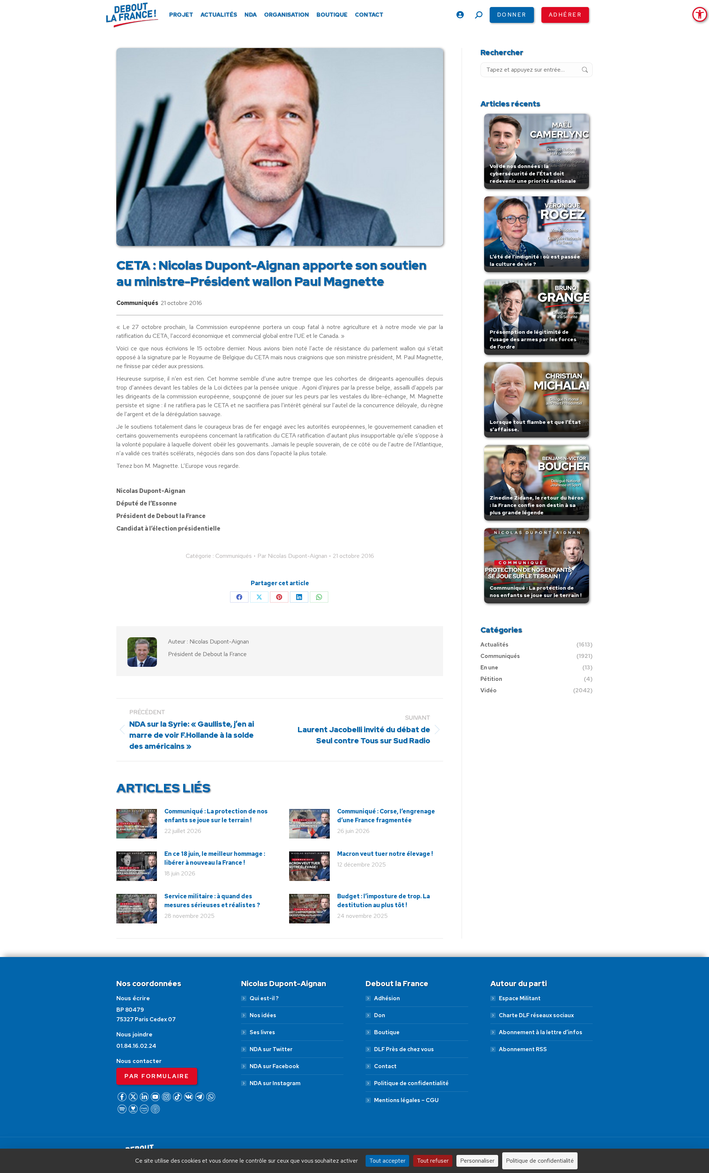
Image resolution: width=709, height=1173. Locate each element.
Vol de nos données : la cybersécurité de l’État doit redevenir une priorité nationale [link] (533, 173)
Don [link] (379, 1015)
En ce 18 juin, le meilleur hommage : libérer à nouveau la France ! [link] (214, 858)
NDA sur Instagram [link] (275, 1083)
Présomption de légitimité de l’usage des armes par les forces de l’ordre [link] (533, 339)
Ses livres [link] (262, 1032)
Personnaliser (477, 1161)
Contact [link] (385, 1066)
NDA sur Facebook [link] (274, 1066)
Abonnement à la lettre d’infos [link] (540, 1032)
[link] (699, 14)
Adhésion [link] (387, 998)
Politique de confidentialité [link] (411, 1083)
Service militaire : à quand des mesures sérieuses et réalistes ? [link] (212, 900)
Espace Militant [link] (520, 998)
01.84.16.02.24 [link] (136, 1046)
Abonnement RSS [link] (523, 1049)
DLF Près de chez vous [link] (404, 1049)
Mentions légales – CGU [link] (406, 1100)
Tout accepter (387, 1161)
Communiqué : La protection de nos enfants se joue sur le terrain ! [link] (216, 815)
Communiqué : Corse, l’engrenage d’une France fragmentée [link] (386, 815)
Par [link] (292, 556)
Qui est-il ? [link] (264, 998)
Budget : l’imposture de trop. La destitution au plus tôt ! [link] (383, 900)
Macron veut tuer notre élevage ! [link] (385, 854)
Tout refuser (433, 1161)
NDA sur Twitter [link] (271, 1049)
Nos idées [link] (263, 1015)
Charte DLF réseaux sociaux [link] (536, 1015)
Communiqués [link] (137, 303)
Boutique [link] (387, 1032)
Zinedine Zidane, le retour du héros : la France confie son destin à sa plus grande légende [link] (536, 505)
